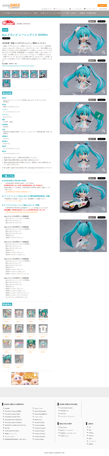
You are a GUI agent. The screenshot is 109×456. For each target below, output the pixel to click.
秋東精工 (91, 444)
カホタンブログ (38, 408)
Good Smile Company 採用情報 (13, 411)
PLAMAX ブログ (64, 436)
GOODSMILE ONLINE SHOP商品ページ (18, 192)
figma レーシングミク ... (43, 320)
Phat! (90, 430)
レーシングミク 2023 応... (7, 335)
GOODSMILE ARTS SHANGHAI (13, 419)
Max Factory (63, 427)
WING (90, 438)
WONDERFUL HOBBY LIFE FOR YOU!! (15, 425)
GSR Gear (63, 413)
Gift (89, 427)
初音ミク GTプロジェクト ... (19, 351)
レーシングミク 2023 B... (19, 335)
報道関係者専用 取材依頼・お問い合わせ (15, 439)
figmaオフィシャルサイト (67, 430)
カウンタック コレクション (67, 416)
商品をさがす (48, 9)
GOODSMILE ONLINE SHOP (12, 416)
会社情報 (7, 408)
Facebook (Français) (39, 428)
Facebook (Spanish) (39, 436)
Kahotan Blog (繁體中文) (40, 414)
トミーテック (92, 441)
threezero (91, 435)
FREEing (91, 433)
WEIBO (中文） (38, 419)
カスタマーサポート (92, 9)
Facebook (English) (39, 425)
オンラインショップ (61, 9)
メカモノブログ (38, 416)
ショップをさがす (77, 9)
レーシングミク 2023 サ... (19, 320)
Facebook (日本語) (39, 422)
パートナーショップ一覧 (13, 201)
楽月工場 (7, 428)
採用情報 (104, 9)
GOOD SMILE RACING (66, 408)
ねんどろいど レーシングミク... (7, 366)
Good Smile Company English (12, 414)
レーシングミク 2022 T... (31, 351)
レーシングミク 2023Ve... (7, 320)
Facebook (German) (39, 433)
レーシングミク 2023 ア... (31, 335)
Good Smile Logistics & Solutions (13, 422)
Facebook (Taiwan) (39, 431)
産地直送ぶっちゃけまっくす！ (68, 433)
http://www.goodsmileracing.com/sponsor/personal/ (21, 212)
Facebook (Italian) (39, 439)
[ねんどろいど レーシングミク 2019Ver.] (83, 55)
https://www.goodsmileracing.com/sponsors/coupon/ (18, 66)
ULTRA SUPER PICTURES (12, 431)
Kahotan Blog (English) (40, 411)
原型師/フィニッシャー (11, 433)
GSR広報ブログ (64, 410)
